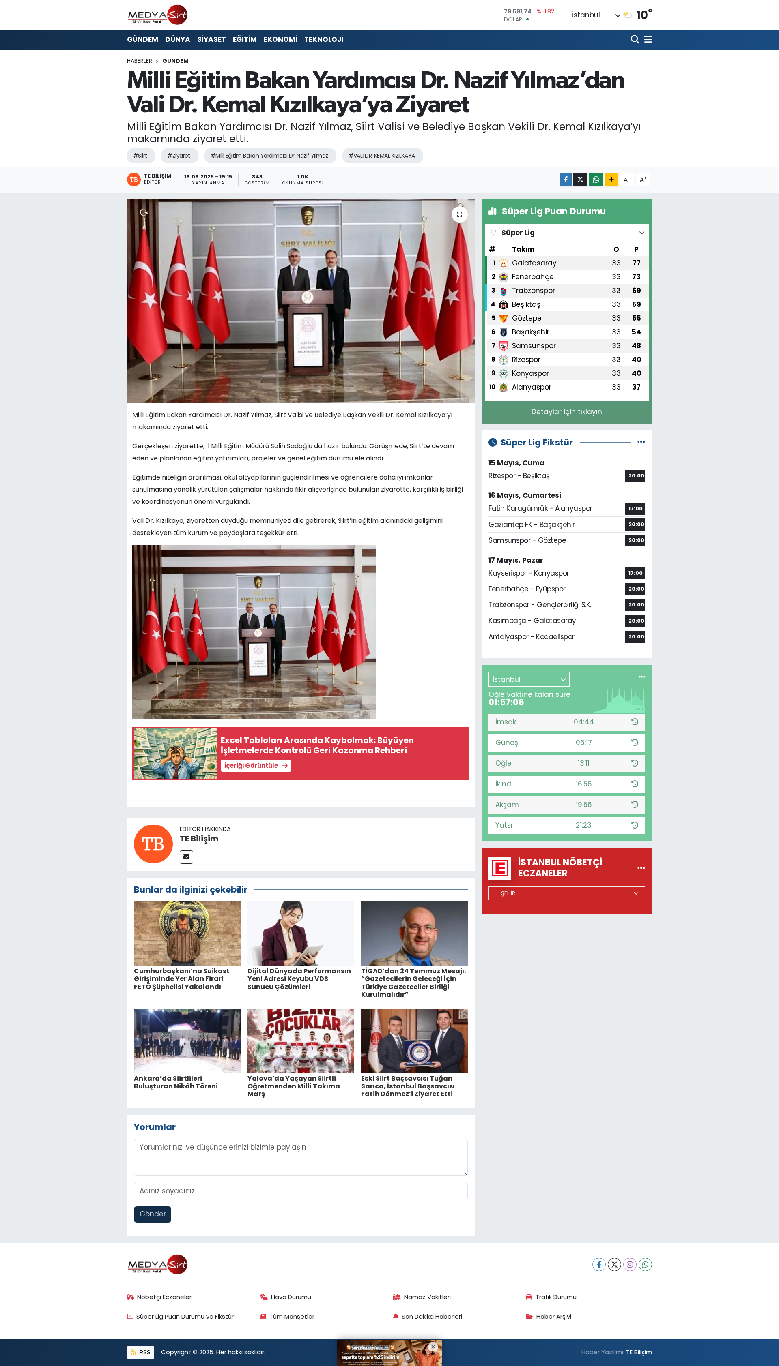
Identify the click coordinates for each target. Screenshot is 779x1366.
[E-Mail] (186, 857)
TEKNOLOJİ (323, 39)
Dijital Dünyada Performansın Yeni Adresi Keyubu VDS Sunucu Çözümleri (299, 978)
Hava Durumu (291, 1297)
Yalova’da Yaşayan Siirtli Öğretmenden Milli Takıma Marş (293, 1086)
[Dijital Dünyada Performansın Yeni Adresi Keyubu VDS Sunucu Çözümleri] (300, 933)
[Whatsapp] (645, 1264)
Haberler (139, 61)
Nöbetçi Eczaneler (164, 1297)
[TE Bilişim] (153, 843)
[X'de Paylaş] (580, 179)
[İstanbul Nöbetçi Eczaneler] (641, 868)
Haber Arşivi (553, 1316)
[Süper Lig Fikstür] (641, 442)
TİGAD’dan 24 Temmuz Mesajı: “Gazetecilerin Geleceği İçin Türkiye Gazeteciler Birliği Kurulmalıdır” (413, 982)
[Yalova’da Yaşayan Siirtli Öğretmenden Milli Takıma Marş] (300, 1040)
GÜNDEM (142, 39)
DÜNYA (177, 39)
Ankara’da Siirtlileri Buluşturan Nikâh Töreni (176, 1082)
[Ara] (636, 40)
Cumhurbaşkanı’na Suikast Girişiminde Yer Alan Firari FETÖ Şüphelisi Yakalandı (182, 978)
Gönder (153, 1214)
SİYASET (211, 39)
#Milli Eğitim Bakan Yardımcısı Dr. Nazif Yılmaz (269, 156)
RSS (144, 1352)
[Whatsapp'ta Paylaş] (596, 179)
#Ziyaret (178, 156)
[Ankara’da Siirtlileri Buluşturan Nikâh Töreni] (187, 1040)
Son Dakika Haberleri (432, 1316)
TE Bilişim (199, 838)
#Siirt (140, 156)
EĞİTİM (245, 39)
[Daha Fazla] (611, 179)
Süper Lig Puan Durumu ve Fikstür (185, 1316)
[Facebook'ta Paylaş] (566, 179)
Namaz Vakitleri (427, 1297)
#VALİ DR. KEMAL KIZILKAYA (382, 156)
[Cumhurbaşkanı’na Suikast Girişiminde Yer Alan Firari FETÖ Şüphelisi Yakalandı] (187, 933)
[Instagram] (630, 1264)
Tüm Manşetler (291, 1316)
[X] (614, 1264)
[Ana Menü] (646, 40)
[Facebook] (599, 1264)
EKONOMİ (280, 39)
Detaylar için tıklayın (567, 412)
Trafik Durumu (556, 1297)
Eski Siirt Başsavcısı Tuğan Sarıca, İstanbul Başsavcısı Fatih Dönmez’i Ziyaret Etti (408, 1086)
